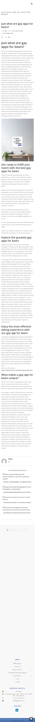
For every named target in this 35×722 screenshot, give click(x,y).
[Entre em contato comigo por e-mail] (9, 462)
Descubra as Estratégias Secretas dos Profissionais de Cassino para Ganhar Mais (18, 513)
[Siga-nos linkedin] (17, 710)
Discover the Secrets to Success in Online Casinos (18, 502)
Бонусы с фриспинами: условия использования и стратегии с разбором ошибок (18, 482)
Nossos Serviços (17, 669)
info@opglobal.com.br (19, 700)
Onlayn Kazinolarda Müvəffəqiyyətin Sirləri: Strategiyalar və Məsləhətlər (18, 492)
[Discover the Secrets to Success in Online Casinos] (18, 498)
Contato (17, 682)
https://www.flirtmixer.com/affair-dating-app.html (17, 370)
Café (17, 679)
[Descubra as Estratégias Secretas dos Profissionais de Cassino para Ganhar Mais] (18, 508)
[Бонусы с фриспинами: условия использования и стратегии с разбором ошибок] (18, 476)
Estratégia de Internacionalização (17, 672)
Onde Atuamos (17, 676)
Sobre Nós (18, 666)
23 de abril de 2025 (17, 31)
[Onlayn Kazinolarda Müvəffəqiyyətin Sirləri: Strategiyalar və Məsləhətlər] (18, 488)
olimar (5, 31)
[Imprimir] (9, 37)
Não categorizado (11, 17)
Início (3, 17)
